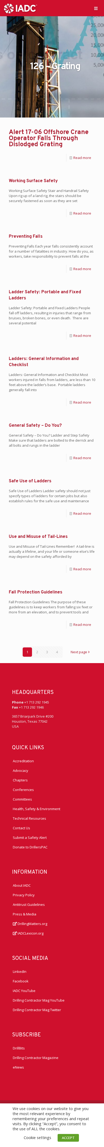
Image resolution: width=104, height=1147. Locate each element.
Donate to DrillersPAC (30, 847)
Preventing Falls (26, 237)
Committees (22, 799)
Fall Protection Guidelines (35, 592)
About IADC (22, 885)
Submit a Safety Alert (30, 837)
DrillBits (19, 1048)
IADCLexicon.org (30, 933)
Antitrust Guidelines (29, 904)
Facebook (21, 981)
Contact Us (21, 828)
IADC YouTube (24, 990)
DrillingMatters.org (32, 923)
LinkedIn (19, 971)
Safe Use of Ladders (30, 481)
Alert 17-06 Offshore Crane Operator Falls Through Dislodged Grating (49, 138)
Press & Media (24, 914)
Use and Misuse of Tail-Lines (38, 537)
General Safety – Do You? (35, 426)
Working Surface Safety (33, 181)
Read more (82, 157)
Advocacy (20, 770)
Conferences (23, 789)
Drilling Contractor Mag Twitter (37, 1009)
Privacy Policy (24, 895)
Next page (79, 652)
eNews (18, 1067)
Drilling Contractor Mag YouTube (39, 1000)
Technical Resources (29, 818)
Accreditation (23, 761)
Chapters (20, 780)
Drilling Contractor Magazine (35, 1057)
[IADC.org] (20, 8)
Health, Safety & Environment (36, 808)
